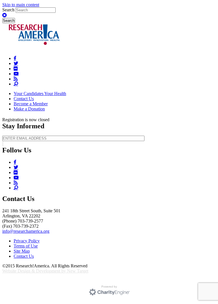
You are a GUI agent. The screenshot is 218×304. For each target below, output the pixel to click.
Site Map (22, 251)
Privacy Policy (27, 240)
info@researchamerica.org (25, 231)
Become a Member (31, 103)
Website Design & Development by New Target (45, 271)
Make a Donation (29, 108)
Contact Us (24, 98)
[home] (35, 48)
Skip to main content (20, 4)
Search (9, 9)
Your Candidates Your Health (40, 93)
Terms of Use (26, 246)
